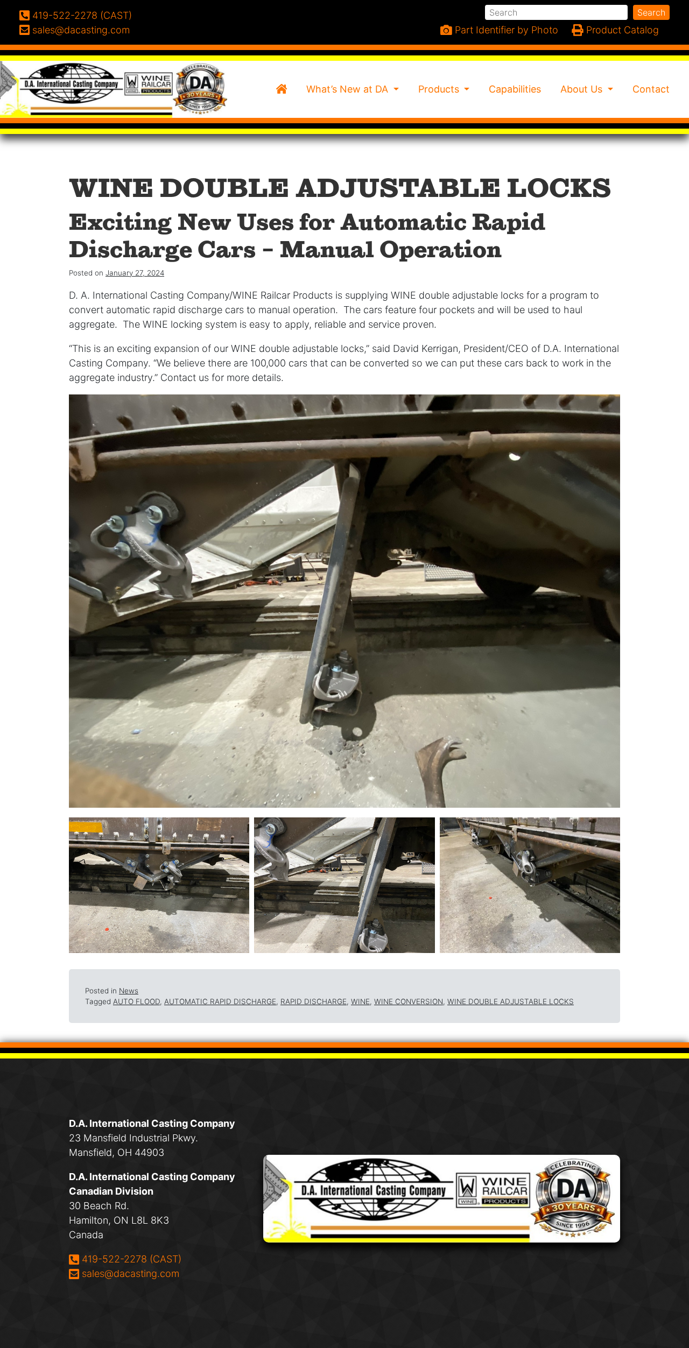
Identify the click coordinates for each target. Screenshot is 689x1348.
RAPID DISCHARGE (313, 1001)
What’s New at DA (348, 89)
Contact (651, 89)
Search (651, 12)
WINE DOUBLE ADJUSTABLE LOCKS (510, 1001)
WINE (360, 1001)
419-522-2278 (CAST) (131, 1259)
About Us (582, 89)
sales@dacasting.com (130, 1273)
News (128, 990)
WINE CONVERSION (408, 1001)
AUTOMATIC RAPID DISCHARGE (220, 1001)
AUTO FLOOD (136, 1001)
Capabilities (515, 89)
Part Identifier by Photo (505, 30)
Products (440, 89)
